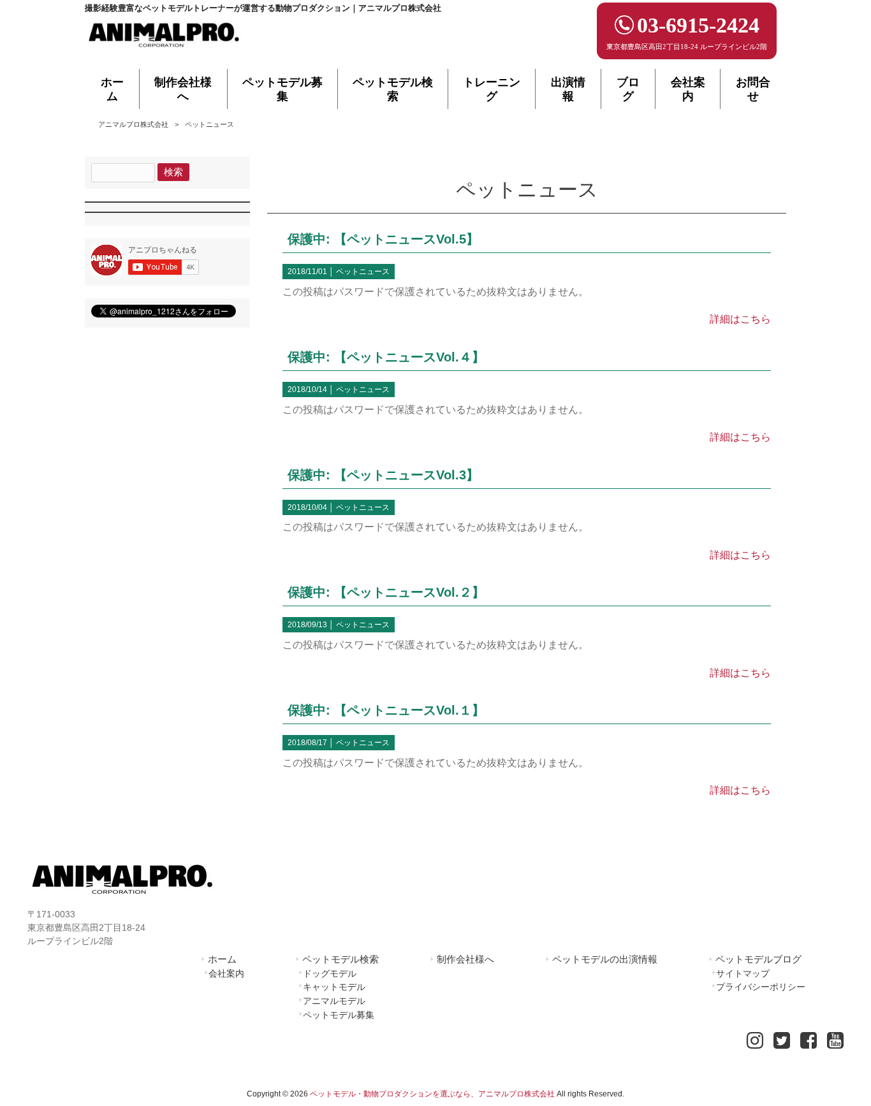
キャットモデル (334, 987)
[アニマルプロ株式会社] (164, 51)
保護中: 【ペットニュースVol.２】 (386, 592)
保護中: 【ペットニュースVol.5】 (383, 239)
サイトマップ (743, 973)
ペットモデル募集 (338, 1015)
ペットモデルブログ (758, 959)
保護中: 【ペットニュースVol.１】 (386, 710)
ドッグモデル (329, 973)
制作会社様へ (465, 959)
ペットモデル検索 (340, 959)
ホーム (222, 959)
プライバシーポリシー (760, 987)
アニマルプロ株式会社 (133, 124)
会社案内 (226, 973)
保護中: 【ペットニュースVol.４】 (386, 357)
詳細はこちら (740, 319)
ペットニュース (363, 271)
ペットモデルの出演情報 (604, 959)
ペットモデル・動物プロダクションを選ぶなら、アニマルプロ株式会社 (432, 1093)
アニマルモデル (334, 1001)
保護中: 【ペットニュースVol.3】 (383, 475)
